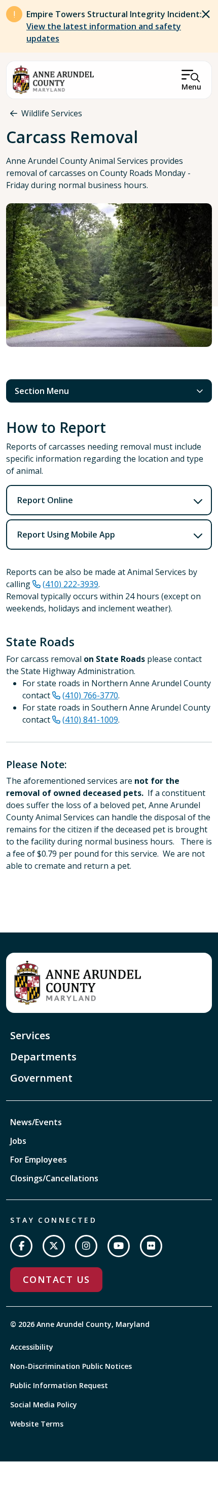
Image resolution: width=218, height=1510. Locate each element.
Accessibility (31, 1347)
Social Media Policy (43, 1404)
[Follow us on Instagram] (86, 1246)
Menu (191, 87)
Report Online (45, 500)
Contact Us (56, 1279)
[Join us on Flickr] (151, 1246)
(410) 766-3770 (90, 695)
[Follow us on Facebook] (21, 1246)
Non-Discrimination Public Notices (71, 1366)
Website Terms (36, 1424)
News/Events (36, 1122)
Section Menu (42, 390)
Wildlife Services (51, 113)
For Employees (38, 1159)
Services (30, 1035)
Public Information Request (59, 1385)
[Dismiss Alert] (206, 14)
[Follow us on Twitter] (54, 1246)
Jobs (18, 1140)
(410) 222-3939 (70, 584)
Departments (43, 1056)
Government (41, 1078)
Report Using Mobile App (66, 534)
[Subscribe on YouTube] (118, 1246)
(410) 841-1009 (90, 719)
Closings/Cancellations (54, 1178)
